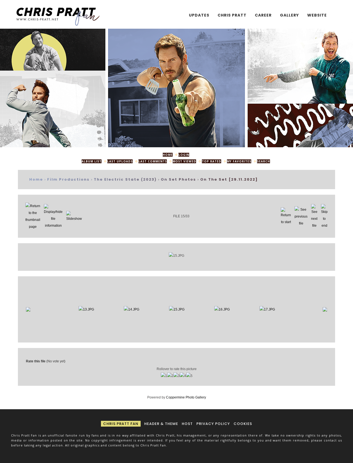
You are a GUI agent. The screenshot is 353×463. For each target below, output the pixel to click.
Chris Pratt (232, 15)
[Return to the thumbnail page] (33, 216)
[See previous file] (301, 216)
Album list (91, 161)
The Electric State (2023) (125, 179)
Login (183, 155)
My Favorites (239, 161)
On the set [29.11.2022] (229, 179)
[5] (189, 376)
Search (263, 161)
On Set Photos (178, 179)
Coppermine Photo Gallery (186, 397)
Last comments (152, 161)
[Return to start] (286, 216)
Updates (199, 15)
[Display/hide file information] (53, 216)
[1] (164, 376)
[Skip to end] (324, 216)
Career (263, 15)
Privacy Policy (213, 423)
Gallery (289, 15)
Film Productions (68, 179)
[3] (176, 376)
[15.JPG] (176, 255)
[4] (183, 376)
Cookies (243, 423)
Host (187, 423)
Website (317, 15)
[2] (170, 376)
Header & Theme (161, 423)
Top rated (211, 161)
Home (168, 155)
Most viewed (184, 161)
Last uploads (120, 161)
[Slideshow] (74, 216)
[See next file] (314, 216)
